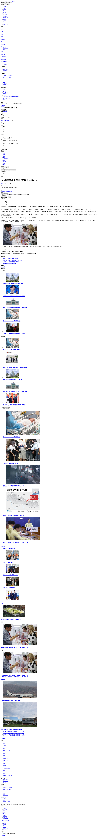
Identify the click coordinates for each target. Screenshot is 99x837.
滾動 (2, 29)
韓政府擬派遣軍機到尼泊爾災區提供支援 (10, 700)
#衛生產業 (3, 105)
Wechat (4, 20)
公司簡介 (5, 91)
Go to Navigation (11, 1)
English (4, 812)
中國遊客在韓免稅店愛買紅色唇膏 (11, 261)
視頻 (2, 51)
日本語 (4, 813)
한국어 (4, 811)
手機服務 (5, 83)
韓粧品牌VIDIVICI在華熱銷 (9, 263)
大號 (6, 204)
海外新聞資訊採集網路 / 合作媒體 (11, 96)
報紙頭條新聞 (4, 61)
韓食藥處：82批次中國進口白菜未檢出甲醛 (11, 619)
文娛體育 (3, 39)
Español (5, 816)
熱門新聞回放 (4, 56)
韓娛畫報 (5, 49)
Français (5, 817)
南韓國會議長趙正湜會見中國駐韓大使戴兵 (13, 733)
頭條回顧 (3, 54)
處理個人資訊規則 (5, 821)
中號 (6, 202)
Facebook (5, 21)
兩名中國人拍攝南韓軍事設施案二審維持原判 (14, 735)
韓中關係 (3, 44)
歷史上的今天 (4, 64)
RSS (4, 82)
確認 (2, 176)
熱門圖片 (3, 546)
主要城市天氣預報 (7, 75)
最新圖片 (5, 48)
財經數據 (5, 70)
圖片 (2, 46)
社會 (2, 36)
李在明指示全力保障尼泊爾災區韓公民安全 (13, 731)
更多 (2, 544)
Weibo (4, 19)
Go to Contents (4, 1)
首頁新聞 (3, 679)
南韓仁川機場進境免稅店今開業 (10, 258)
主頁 (2, 738)
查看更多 (5, 111)
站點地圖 (5, 84)
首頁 (4, 89)
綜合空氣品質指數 (5, 120)
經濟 (2, 34)
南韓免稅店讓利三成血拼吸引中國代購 (12, 260)
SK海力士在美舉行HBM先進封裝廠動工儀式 (11, 729)
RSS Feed (5, 24)
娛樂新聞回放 (4, 59)
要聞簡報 (5, 782)
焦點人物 (5, 69)
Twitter (4, 23)
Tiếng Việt (5, 818)
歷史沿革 (5, 95)
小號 (6, 201)
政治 (2, 31)
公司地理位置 (6, 98)
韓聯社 (2, 106)
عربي (4, 815)
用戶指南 (5, 99)
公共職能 (5, 92)
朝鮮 (2, 41)
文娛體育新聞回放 (7, 775)
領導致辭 (5, 93)
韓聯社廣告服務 (7, 77)
